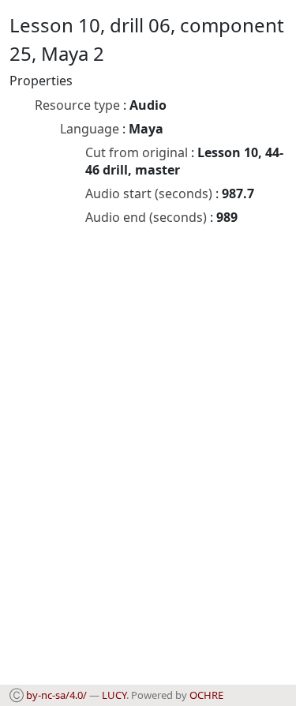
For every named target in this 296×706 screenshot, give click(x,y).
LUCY (114, 695)
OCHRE (206, 695)
